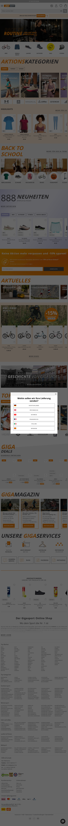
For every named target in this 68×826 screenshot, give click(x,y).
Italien (34, 424)
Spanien (34, 428)
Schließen (55, 394)
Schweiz (34, 414)
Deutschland (34, 405)
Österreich (34, 410)
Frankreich (34, 419)
